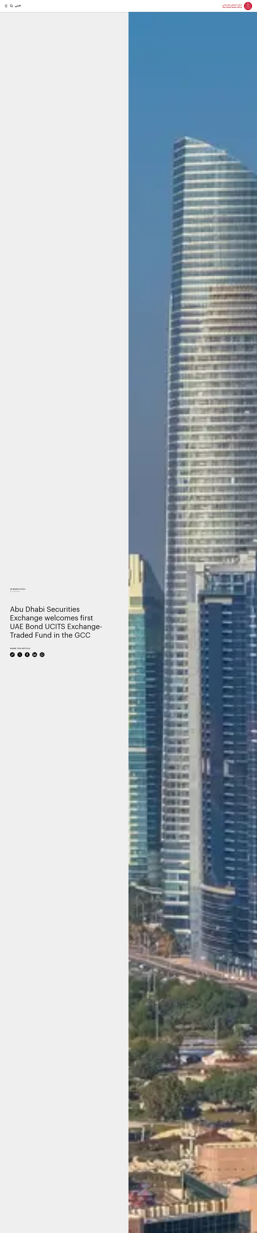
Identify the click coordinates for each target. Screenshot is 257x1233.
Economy (15, 591)
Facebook (27, 654)
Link (12, 654)
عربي (18, 5)
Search (11, 6)
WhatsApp (42, 654)
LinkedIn (34, 654)
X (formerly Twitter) (19, 654)
